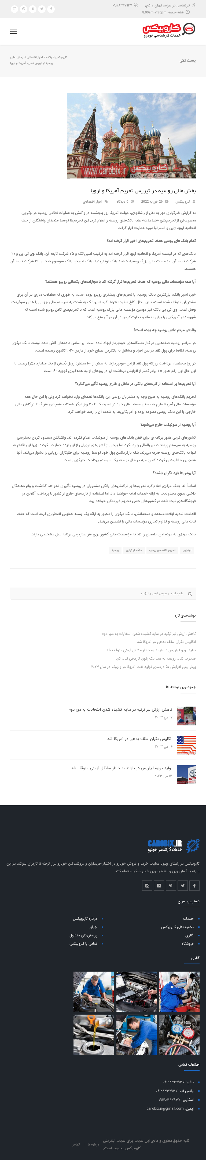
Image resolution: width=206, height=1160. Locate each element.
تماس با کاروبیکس (83, 944)
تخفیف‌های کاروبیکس (177, 927)
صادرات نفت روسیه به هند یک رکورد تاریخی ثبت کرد (156, 658)
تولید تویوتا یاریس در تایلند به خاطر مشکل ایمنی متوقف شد (151, 650)
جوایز (93, 927)
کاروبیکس (182, 202)
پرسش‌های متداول (83, 935)
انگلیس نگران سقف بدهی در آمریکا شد (166, 642)
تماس (76, 1144)
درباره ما (93, 1144)
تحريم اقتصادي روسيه (162, 550)
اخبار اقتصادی (92, 202)
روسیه (115, 550)
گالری (189, 935)
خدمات (188, 919)
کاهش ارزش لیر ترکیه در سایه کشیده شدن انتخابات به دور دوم (149, 634)
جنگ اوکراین (134, 550)
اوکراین (187, 550)
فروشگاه (188, 944)
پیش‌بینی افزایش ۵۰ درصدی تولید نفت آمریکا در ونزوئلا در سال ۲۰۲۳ (143, 667)
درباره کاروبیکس (85, 919)
